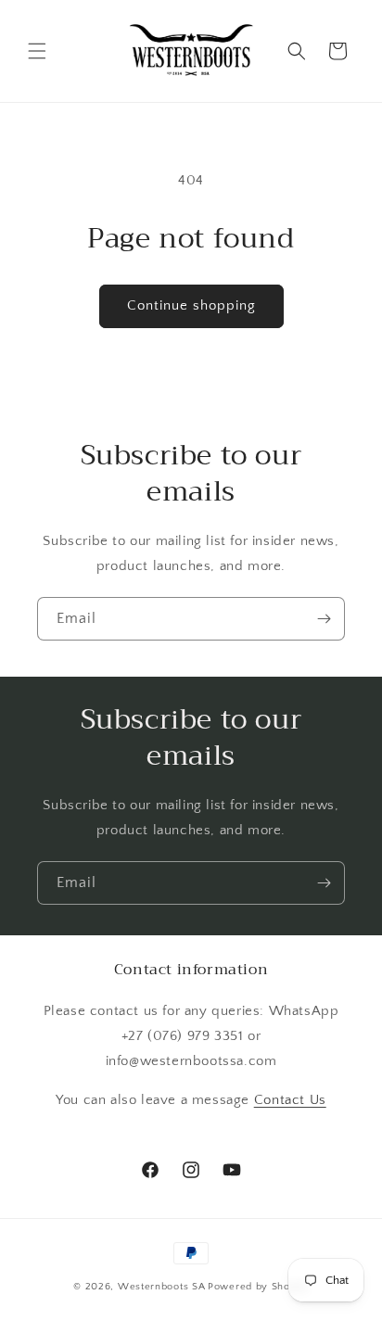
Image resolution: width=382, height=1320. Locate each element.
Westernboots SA (162, 1286)
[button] (37, 51)
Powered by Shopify (258, 1286)
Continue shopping (191, 305)
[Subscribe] (323, 619)
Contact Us (290, 1100)
